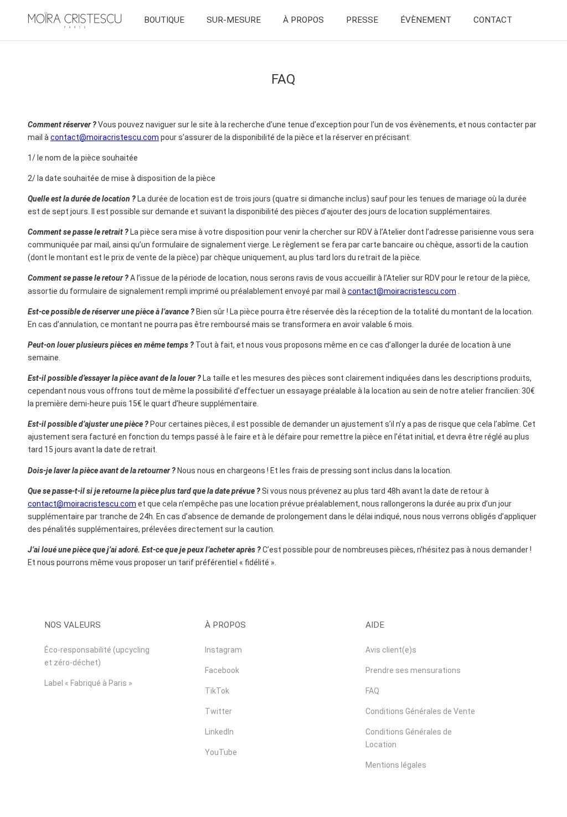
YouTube (221, 752)
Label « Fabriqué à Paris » (88, 683)
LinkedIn (219, 731)
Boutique (164, 20)
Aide (374, 625)
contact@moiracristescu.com (104, 137)
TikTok (217, 690)
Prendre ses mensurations (413, 670)
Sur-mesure (234, 20)
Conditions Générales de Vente (420, 711)
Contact (492, 20)
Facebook (222, 670)
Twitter (218, 711)
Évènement (425, 20)
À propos (303, 20)
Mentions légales (395, 765)
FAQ (372, 690)
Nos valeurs (72, 625)
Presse (362, 20)
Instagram (223, 649)
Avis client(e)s (390, 649)
